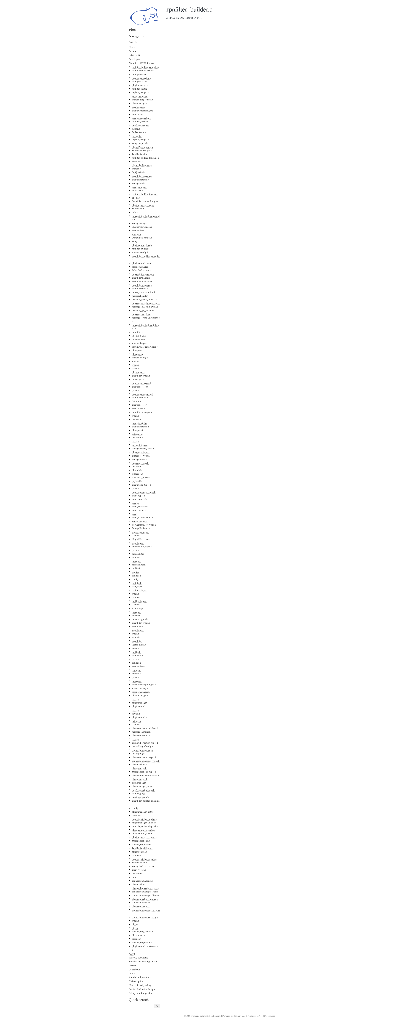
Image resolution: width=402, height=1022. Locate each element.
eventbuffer (137, 655)
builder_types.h (139, 600)
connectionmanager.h (142, 749)
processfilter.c (138, 339)
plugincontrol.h (139, 717)
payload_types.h (140, 444)
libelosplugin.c (139, 335)
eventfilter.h (137, 626)
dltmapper (137, 350)
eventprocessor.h (140, 386)
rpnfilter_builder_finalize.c (145, 194)
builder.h (136, 568)
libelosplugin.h (139, 768)
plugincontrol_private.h (143, 829)
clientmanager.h (139, 779)
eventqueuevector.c (141, 117)
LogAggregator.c (140, 125)
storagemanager (139, 521)
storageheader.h (139, 459)
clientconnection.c (141, 906)
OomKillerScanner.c (142, 237)
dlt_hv (135, 924)
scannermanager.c (140, 266)
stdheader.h (137, 473)
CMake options (137, 981)
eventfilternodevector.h (143, 70)
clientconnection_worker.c (145, 898)
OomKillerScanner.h (142, 164)
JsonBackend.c (139, 862)
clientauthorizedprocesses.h (145, 775)
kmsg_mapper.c (139, 95)
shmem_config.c (140, 357)
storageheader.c (139, 183)
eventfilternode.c (140, 288)
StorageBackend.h (141, 528)
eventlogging (138, 793)
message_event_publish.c (144, 299)
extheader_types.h (141, 455)
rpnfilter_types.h (140, 590)
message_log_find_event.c (145, 306)
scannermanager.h (141, 691)
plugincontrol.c (139, 851)
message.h (137, 680)
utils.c (135, 212)
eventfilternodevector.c (143, 281)
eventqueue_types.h (141, 383)
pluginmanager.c (140, 85)
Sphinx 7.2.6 (239, 1015)
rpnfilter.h (136, 582)
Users (132, 47)
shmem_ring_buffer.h (142, 931)
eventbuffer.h (138, 666)
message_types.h (140, 462)
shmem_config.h (140, 252)
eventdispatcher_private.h (144, 858)
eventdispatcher (139, 422)
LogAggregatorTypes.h (143, 789)
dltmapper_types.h (141, 452)
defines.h (136, 401)
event (134, 513)
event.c (135, 877)
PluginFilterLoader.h (142, 539)
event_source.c (139, 186)
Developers (134, 59)
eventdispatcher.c (140, 179)
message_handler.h (141, 731)
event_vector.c (139, 869)
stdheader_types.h (141, 477)
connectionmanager (141, 902)
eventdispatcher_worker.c (144, 818)
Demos (132, 51)
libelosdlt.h (137, 437)
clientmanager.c (139, 103)
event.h (135, 502)
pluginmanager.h (140, 695)
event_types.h (138, 495)
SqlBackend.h (139, 132)
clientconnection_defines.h (145, 728)
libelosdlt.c (137, 873)
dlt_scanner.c (138, 372)
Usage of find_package (140, 985)
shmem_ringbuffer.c (142, 844)
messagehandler (140, 295)
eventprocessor (139, 81)
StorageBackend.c (141, 840)
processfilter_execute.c (143, 273)
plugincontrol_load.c (142, 244)
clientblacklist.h (139, 764)
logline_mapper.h (140, 92)
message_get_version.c (143, 310)
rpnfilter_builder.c (140, 248)
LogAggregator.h (140, 797)
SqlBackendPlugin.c (142, 150)
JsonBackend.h (139, 154)
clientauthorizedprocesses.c (145, 887)
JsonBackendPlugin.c (142, 848)
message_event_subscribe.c (145, 292)
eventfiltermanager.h (142, 412)
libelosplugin (138, 753)
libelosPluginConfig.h (142, 746)
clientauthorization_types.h (145, 742)
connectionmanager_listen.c (145, 895)
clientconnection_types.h (144, 757)
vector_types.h (139, 608)
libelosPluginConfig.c (142, 146)
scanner (135, 368)
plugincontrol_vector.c (143, 263)
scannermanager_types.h (144, 684)
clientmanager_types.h (143, 786)
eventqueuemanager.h (142, 393)
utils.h (135, 927)
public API (134, 55)
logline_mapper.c (140, 139)
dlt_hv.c (136, 197)
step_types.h (138, 542)
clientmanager (139, 782)
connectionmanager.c (142, 880)
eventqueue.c (138, 106)
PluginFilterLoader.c (142, 226)
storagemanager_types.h (144, 524)
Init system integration (140, 993)
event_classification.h (142, 517)
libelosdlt (136, 466)
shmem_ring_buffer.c (142, 99)
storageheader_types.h (143, 448)
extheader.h (137, 433)
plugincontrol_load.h (142, 833)
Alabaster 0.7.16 (255, 1015)
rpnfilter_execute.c (141, 121)
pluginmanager (139, 702)
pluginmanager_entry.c (143, 811)
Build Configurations (140, 977)
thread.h (136, 713)
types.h (135, 364)
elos (132, 29)
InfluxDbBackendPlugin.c (145, 346)
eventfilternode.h (140, 397)
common (136, 669)
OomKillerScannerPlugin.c (145, 201)
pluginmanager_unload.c (144, 822)
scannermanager (140, 688)
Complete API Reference (142, 63)
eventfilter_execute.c (142, 175)
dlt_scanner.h (138, 935)
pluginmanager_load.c (143, 204)
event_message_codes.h (143, 491)
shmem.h (136, 233)
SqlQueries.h (138, 172)
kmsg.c (135, 241)
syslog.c (136, 128)
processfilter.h (139, 564)
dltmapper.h (138, 430)
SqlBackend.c (139, 208)
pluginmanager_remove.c (144, 837)
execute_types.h (140, 619)
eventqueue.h (138, 408)
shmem (135, 361)
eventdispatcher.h (140, 426)
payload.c (136, 135)
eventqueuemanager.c (142, 110)
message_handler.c (141, 314)
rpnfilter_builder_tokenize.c (145, 157)
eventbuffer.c (138, 230)
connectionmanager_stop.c (145, 917)
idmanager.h (138, 379)
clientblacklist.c (139, 884)
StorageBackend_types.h (144, 771)
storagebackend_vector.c (144, 866)
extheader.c (137, 161)
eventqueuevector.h (141, 77)
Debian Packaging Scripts (142, 989)
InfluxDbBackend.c (141, 270)
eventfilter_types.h (141, 375)
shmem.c (136, 168)
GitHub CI (134, 969)
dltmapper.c (137, 353)
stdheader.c (137, 815)
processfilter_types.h (142, 546)
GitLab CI (134, 973)
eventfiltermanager (141, 277)
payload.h (137, 481)
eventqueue (137, 114)
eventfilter (137, 640)
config (135, 579)
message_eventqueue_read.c (146, 303)
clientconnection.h (141, 735)
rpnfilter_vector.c (140, 88)
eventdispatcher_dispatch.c (145, 826)
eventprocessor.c (140, 74)
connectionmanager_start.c (145, 891)
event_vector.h (139, 510)
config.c (136, 808)
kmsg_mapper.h (140, 143)
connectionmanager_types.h (146, 760)
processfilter (138, 553)
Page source (269, 1015)
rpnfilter (136, 597)
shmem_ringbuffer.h (142, 942)
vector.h (136, 535)
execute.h (136, 560)
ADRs (132, 953)
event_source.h (139, 499)
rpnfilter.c (136, 855)
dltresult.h (137, 470)
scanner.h (136, 938)
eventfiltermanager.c (142, 284)
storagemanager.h (140, 531)
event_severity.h (140, 506)
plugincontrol (138, 706)
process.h (136, 673)
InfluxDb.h (137, 190)
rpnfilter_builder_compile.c (145, 66)
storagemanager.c (140, 223)
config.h (136, 571)
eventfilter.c (137, 332)
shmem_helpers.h (140, 343)
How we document (138, 957)
